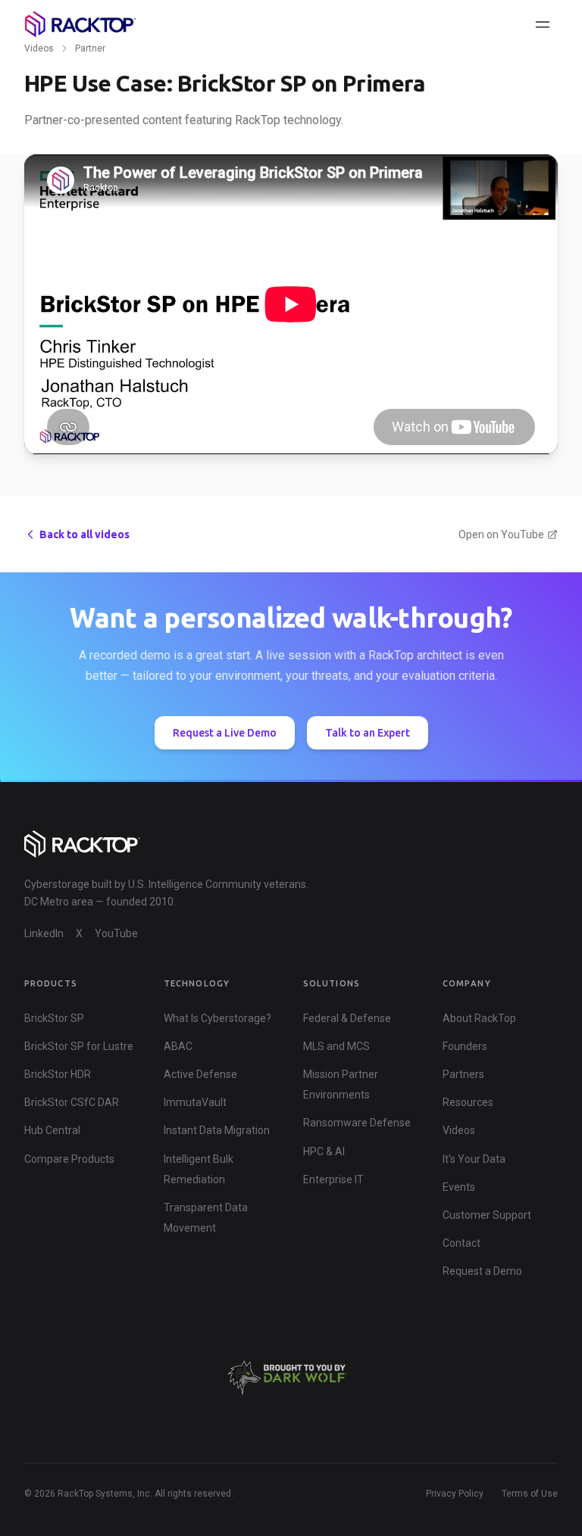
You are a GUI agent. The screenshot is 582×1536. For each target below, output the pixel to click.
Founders (465, 1046)
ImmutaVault (195, 1102)
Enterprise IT (333, 1179)
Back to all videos (84, 534)
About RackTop (479, 1018)
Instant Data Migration (217, 1130)
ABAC (178, 1046)
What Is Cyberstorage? (217, 1018)
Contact (461, 1243)
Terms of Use (530, 1493)
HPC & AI (324, 1151)
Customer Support (487, 1215)
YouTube (116, 933)
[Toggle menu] (542, 24)
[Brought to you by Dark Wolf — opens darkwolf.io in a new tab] (291, 1377)
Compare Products (69, 1159)
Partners (463, 1074)
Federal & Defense (347, 1018)
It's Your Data (474, 1159)
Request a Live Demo (225, 733)
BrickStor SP (54, 1018)
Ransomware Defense (357, 1123)
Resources (468, 1102)
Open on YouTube (501, 534)
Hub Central (52, 1130)
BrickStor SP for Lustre (78, 1046)
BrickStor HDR (57, 1074)
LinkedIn (44, 933)
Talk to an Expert (367, 733)
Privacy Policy (454, 1493)
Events (459, 1187)
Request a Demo (482, 1271)
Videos (39, 48)
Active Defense (200, 1074)
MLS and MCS (336, 1046)
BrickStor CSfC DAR (71, 1102)
